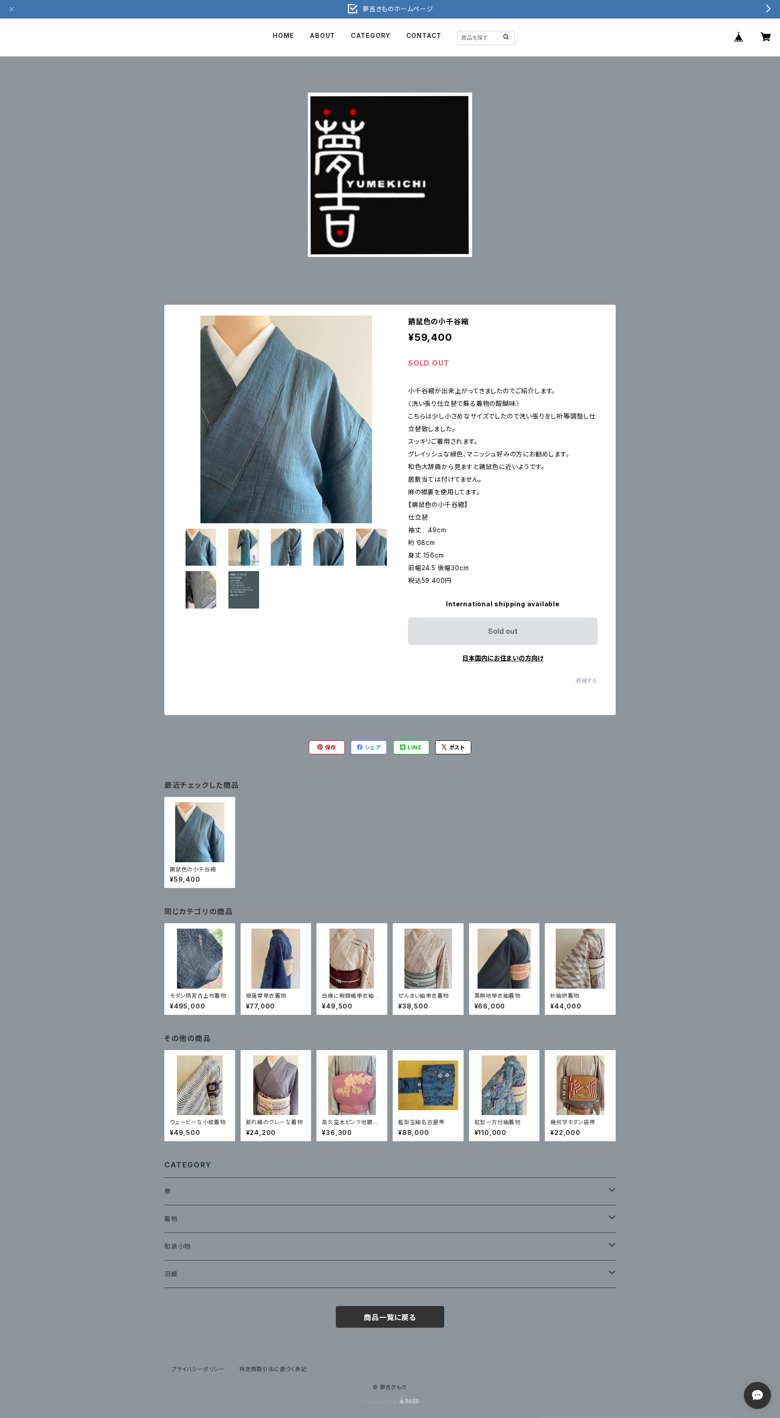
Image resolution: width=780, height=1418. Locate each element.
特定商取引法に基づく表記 (273, 1369)
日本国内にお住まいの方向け (502, 658)
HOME (283, 35)
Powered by (380, 1401)
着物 (171, 1219)
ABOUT (322, 35)
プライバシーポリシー (198, 1369)
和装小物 (177, 1246)
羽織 (171, 1274)
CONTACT (424, 35)
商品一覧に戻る (390, 1317)
